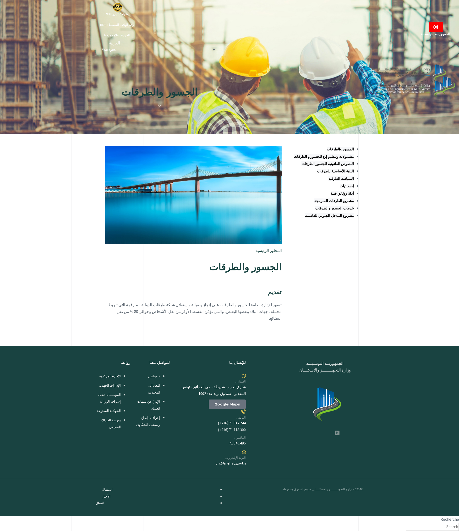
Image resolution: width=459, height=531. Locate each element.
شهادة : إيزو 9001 (117, 14)
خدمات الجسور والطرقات (334, 208)
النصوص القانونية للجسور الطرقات (327, 163)
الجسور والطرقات (340, 149)
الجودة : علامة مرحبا (117, 35)
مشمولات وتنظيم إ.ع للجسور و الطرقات (324, 156)
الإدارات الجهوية (110, 385)
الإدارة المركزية (110, 376)
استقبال (107, 489)
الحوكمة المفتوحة (109, 411)
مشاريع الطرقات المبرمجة (334, 200)
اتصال (100, 503)
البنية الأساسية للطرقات (335, 171)
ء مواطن (154, 376)
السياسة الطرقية (341, 178)
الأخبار (106, 496)
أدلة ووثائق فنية (342, 193)
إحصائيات (347, 186)
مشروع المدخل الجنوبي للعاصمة (329, 215)
